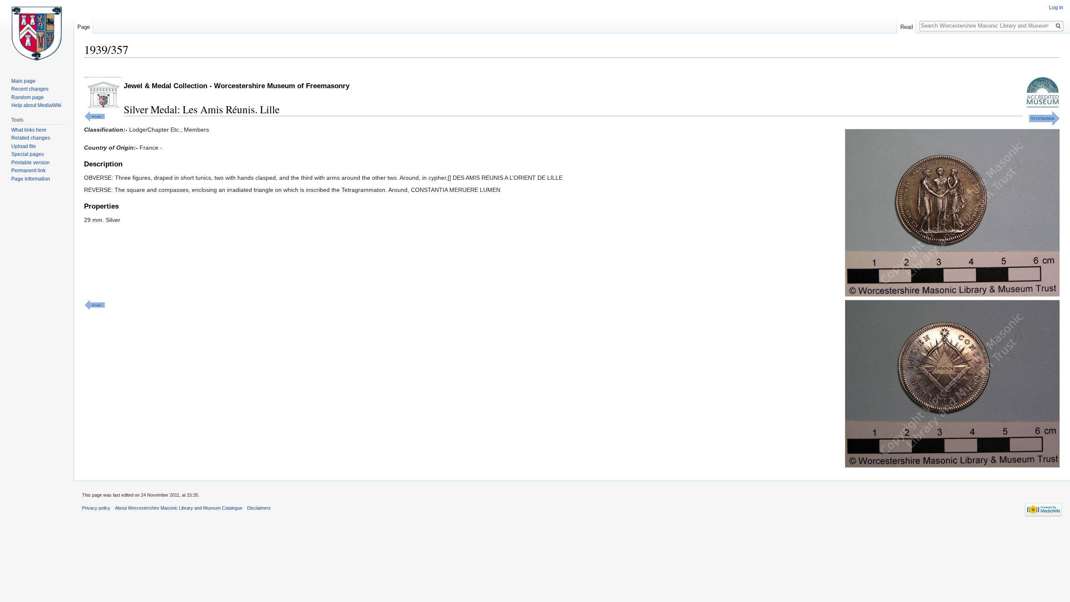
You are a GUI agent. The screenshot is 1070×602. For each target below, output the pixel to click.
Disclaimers (259, 507)
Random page (27, 97)
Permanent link (28, 170)
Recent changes (29, 89)
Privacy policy (96, 507)
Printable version (30, 163)
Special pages (27, 154)
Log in (1056, 7)
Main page (23, 81)
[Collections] (1044, 118)
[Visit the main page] (36, 33)
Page (83, 27)
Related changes (30, 138)
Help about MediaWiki (36, 105)
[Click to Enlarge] (952, 212)
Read (906, 27)
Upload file (23, 146)
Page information (30, 179)
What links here (28, 130)
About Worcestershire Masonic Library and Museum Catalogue (178, 507)
